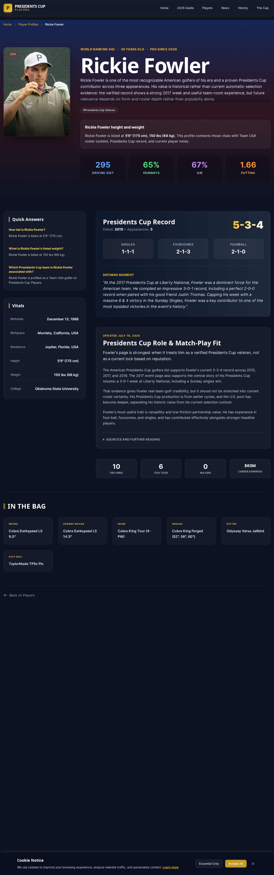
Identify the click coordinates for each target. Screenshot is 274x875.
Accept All (236, 863)
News (225, 8)
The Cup (263, 8)
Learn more (171, 867)
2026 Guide (185, 8)
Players (207, 8)
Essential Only (209, 863)
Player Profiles (28, 24)
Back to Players (22, 595)
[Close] (253, 864)
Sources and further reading (133, 439)
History (243, 8)
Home (164, 8)
